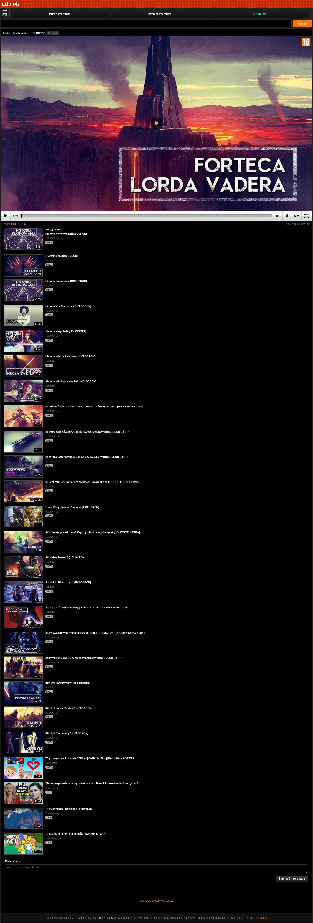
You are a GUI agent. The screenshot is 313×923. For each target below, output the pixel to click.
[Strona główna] (10, 4)
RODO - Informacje (256, 917)
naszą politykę (107, 917)
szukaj (302, 23)
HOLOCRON (18, 223)
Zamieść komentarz (292, 878)
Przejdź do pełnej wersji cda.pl (157, 900)
